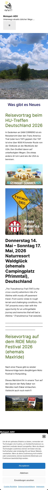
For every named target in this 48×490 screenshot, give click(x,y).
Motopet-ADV (10, 16)
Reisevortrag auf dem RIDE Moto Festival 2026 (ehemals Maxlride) (22, 347)
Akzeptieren (24, 466)
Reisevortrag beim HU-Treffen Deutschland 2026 (24, 120)
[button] (44, 436)
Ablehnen (24, 473)
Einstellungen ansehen (24, 480)
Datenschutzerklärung (26, 486)
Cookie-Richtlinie (10, 486)
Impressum (40, 486)
